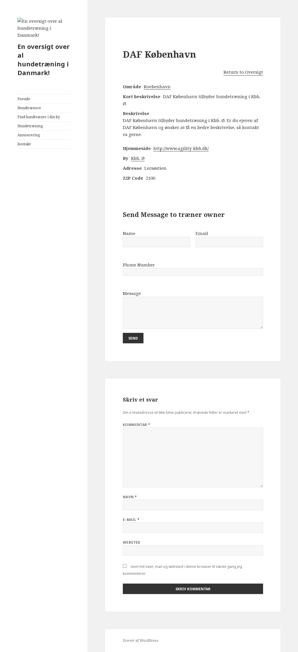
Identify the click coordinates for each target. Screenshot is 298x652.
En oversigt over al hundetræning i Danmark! (43, 59)
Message (132, 293)
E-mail (131, 519)
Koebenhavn (157, 86)
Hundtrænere (29, 107)
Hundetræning (30, 125)
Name (129, 233)
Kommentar (136, 424)
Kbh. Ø (138, 158)
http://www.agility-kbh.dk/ (181, 148)
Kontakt (24, 144)
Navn (130, 496)
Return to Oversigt (243, 72)
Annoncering (28, 134)
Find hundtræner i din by (38, 116)
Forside (23, 98)
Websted (132, 542)
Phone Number (139, 265)
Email (202, 233)
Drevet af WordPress (140, 640)
